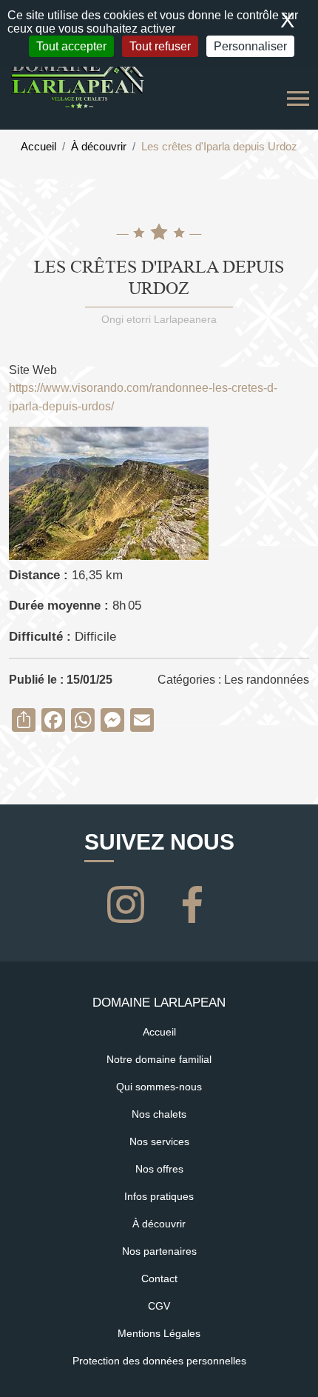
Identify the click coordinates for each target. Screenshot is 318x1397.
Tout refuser (160, 46)
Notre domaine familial (159, 1059)
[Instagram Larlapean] (128, 902)
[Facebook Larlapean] (192, 902)
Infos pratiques (159, 1196)
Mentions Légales (159, 1333)
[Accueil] (77, 80)
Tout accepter (71, 46)
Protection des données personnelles (159, 1361)
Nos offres (159, 1169)
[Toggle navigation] (298, 98)
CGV (159, 1306)
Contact (159, 1278)
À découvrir (98, 146)
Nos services (159, 1141)
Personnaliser (250, 46)
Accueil (38, 146)
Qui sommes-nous (159, 1087)
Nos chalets (159, 1114)
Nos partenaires (159, 1251)
